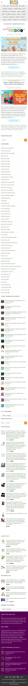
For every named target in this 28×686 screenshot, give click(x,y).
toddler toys (21, 129)
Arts (20, 6)
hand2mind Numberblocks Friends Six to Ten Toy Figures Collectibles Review (16, 312)
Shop (8, 6)
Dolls (23, 8)
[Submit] (25, 140)
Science (3, 255)
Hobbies (23, 11)
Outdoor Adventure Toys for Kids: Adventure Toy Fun (15, 362)
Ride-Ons (5, 8)
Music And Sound (5, 224)
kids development (6, 128)
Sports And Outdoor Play (7, 263)
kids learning (21, 73)
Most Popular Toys (5, 221)
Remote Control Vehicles (7, 250)
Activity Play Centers (6, 148)
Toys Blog (23, 19)
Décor (3, 14)
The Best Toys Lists (5, 271)
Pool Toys (3, 234)
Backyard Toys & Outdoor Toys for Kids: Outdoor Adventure (14, 405)
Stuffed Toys (16, 19)
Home (4, 6)
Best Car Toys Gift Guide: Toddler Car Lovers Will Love (16, 400)
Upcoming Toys (4, 284)
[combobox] (14, 415)
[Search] (26, 2)
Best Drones (4, 158)
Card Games (4, 169)
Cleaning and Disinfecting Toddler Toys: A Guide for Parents (15, 301)
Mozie (19, 34)
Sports (10, 19)
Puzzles (5, 19)
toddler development (12, 76)
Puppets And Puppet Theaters (8, 242)
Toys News (3, 279)
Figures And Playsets (6, 195)
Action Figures (14, 6)
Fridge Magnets (5, 198)
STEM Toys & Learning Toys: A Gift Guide (15, 346)
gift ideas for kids (15, 73)
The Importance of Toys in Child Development (12, 307)
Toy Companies (5, 274)
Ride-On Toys (4, 253)
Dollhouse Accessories (6, 182)
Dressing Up (5, 11)
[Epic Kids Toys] (14, 2)
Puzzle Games (15, 72)
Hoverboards (4, 203)
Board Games (4, 161)
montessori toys (16, 74)
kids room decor (5, 213)
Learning (8, 14)
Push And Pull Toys (5, 245)
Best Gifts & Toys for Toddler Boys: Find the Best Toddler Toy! (15, 329)
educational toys (8, 73)
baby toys (14, 126)
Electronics (13, 11)
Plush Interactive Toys (6, 232)
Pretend (17, 17)
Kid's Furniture (4, 208)
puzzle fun (22, 74)
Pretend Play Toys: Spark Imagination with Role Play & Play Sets (15, 318)
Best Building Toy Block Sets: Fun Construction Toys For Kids (13, 351)
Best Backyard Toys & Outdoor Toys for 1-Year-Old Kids (15, 341)
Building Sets (17, 125)
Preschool (11, 17)
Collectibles (4, 179)
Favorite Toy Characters (7, 192)
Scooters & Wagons (6, 258)
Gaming (3, 200)
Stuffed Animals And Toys (7, 269)
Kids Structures (4, 216)
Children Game (4, 171)
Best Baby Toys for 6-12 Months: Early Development (14, 394)
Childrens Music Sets (6, 177)
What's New (4, 292)
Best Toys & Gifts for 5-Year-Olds (13, 373)
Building (10, 8)
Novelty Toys (4, 227)
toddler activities (4, 76)
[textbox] (13, 416)
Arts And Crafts (4, 150)
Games (18, 11)
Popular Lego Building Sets (7, 237)
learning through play (9, 74)
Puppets (23, 17)
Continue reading (14, 67)
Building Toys (23, 125)
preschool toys (4, 129)
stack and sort (15, 129)
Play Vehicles (4, 229)
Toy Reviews (4, 276)
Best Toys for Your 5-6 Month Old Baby (14, 377)
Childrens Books (5, 174)
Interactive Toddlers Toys (7, 206)
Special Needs (4, 261)
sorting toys (9, 129)
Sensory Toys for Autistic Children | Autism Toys (15, 324)
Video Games (4, 290)
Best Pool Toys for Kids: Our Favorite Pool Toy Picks (15, 368)
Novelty (19, 14)
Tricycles (3, 282)
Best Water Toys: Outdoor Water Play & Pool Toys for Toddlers (15, 335)
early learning (19, 126)
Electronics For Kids (6, 190)
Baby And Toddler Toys (9, 125)
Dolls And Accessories (6, 184)
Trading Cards (17, 8)
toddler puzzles (19, 76)
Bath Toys (3, 156)
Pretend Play (4, 240)
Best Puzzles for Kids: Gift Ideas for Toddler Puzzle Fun (15, 382)
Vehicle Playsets (5, 287)
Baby (23, 6)
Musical (14, 14)
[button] (2, 2)
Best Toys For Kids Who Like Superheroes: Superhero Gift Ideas (15, 388)
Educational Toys (10, 27)
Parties (24, 14)
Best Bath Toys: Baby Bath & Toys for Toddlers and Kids (14, 357)
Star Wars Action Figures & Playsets (9, 266)
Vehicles (5, 17)
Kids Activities (4, 211)
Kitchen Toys (4, 219)
